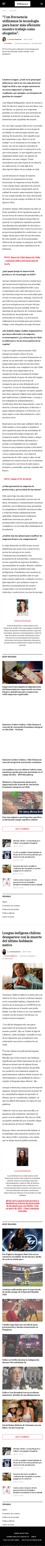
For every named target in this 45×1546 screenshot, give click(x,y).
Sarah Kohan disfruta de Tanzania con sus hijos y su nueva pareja (21, 1426)
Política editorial (8, 913)
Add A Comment (22, 829)
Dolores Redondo (15, 39)
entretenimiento (11, 956)
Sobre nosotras (8, 917)
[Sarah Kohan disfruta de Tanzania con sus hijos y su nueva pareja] (22, 1410)
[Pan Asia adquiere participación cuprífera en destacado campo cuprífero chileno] (22, 802)
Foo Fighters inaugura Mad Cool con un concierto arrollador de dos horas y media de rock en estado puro (21, 1257)
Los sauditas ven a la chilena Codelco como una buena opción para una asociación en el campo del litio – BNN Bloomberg (22, 772)
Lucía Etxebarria (14, 952)
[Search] (41, 3)
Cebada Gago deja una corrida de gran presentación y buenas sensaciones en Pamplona (20, 1327)
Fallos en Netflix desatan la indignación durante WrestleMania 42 (20, 1361)
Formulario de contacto (11, 906)
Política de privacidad (10, 909)
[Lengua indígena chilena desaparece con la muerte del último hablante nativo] (22, 976)
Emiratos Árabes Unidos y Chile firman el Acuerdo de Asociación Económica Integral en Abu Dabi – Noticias (22, 727)
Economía (8, 43)
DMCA (4, 902)
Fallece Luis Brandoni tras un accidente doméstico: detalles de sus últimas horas (21, 1393)
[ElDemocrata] (22, 4)
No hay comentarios (23, 43)
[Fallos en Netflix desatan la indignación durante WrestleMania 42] (22, 1345)
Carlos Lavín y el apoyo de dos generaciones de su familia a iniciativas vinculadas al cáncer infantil (27, 882)
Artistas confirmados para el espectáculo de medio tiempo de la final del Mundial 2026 (21, 1292)
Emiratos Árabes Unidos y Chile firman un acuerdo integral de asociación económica (22, 761)
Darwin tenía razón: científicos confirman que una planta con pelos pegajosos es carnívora (26, 868)
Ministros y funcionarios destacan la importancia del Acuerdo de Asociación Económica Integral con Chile (20, 784)
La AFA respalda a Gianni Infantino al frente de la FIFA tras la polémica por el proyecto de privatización (27, 854)
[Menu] (3, 3)
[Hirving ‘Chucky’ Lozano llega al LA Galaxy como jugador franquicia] (6, 843)
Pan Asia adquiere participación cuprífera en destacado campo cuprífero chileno (22, 818)
